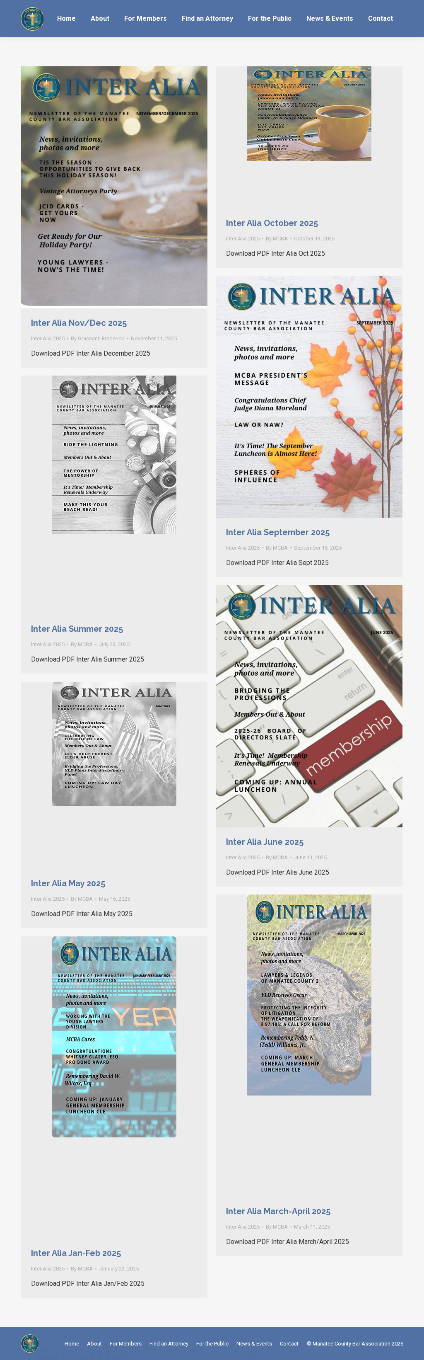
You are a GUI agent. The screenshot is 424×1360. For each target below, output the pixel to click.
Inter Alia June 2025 (265, 842)
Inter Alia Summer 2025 (77, 629)
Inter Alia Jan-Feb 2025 (76, 1253)
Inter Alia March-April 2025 (278, 1211)
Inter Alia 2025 (48, 338)
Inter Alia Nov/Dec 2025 (79, 323)
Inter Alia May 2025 (68, 883)
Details (125, 187)
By (98, 338)
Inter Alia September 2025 (278, 532)
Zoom (103, 187)
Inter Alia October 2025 (272, 223)
